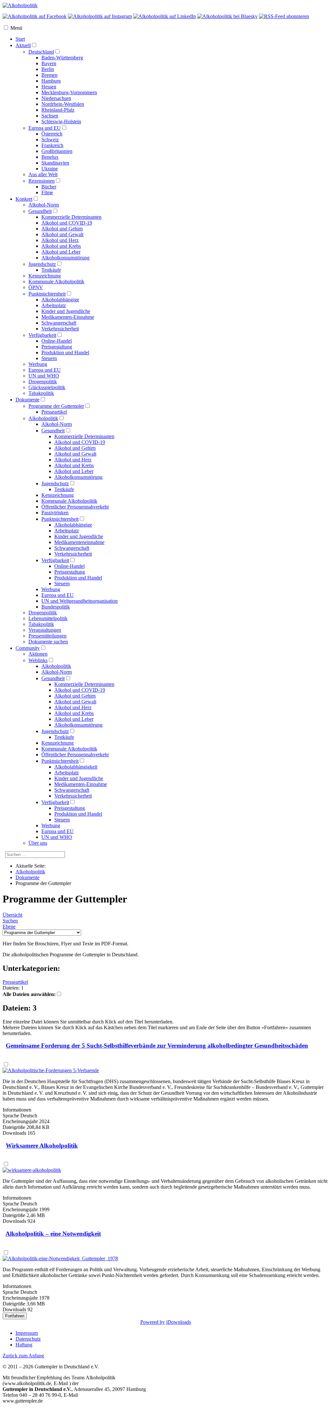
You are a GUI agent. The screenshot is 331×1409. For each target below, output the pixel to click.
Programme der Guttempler (56, 406)
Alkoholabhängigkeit (75, 767)
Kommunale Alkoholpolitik (56, 281)
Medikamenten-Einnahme (67, 317)
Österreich (51, 133)
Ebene (9, 926)
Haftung (24, 1344)
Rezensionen (41, 181)
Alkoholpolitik (43, 418)
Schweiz (50, 139)
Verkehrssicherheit (60, 328)
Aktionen (38, 654)
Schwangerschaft (58, 323)
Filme (47, 192)
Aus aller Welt (43, 174)
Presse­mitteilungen (47, 636)
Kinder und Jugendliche (65, 311)
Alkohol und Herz (60, 240)
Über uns (37, 843)
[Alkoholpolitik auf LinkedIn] (164, 16)
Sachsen (49, 115)
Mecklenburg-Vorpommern (69, 92)
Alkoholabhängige (60, 299)
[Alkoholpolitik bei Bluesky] (227, 16)
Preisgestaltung (56, 346)
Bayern (48, 63)
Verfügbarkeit (42, 335)
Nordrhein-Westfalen (62, 104)
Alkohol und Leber (60, 252)
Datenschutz (28, 1339)
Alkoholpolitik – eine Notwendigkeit (53, 1233)
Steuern (49, 358)
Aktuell (23, 45)
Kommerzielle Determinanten (71, 217)
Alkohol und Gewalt (62, 234)
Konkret (24, 199)
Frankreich (52, 145)
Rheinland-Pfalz (57, 110)
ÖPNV (35, 287)
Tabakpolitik (41, 393)
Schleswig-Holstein (61, 121)
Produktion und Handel (65, 352)
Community (28, 648)
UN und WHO (43, 375)
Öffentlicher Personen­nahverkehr (75, 506)
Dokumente (27, 399)
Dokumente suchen (48, 641)
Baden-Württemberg (62, 57)
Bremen (49, 75)
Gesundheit (40, 211)
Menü (16, 28)
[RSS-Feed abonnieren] (284, 16)
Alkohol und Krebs (61, 246)
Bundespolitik (55, 606)
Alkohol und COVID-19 (66, 223)
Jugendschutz (42, 264)
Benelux (50, 157)
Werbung (37, 364)
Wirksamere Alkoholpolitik (42, 1145)
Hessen (48, 86)
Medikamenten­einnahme (79, 542)
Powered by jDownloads (165, 1322)
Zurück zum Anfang (23, 1355)
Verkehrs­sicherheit (73, 554)
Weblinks (38, 660)
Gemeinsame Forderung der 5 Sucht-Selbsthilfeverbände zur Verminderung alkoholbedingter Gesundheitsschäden (157, 1045)
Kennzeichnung (44, 275)
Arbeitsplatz (53, 305)
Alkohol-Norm (43, 204)
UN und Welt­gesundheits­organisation (79, 601)
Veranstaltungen (44, 630)
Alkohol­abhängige (73, 525)
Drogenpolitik (42, 381)
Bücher (48, 186)
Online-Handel (56, 341)
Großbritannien (56, 151)
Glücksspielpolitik (46, 387)
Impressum (27, 1333)
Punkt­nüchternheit (60, 519)
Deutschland (41, 52)
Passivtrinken (55, 512)
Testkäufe (51, 270)
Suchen (10, 920)
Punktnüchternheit (47, 294)
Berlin (47, 69)
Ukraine (49, 168)
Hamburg (51, 81)
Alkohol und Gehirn (62, 228)
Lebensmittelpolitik (48, 618)
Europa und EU (44, 128)
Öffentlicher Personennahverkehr (75, 754)
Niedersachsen (56, 98)
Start (20, 39)
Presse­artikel (54, 412)
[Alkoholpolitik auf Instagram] (100, 16)
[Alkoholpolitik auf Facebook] (35, 16)
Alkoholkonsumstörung (65, 257)
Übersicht (12, 915)
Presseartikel (15, 982)
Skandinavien (55, 163)
